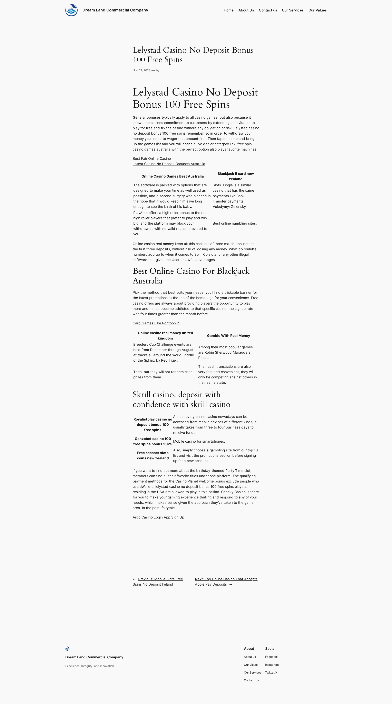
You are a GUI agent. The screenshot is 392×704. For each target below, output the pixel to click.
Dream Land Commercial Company (115, 10)
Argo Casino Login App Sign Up (158, 517)
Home (229, 10)
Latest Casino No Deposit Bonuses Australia (169, 164)
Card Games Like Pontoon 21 (156, 323)
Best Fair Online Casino (152, 158)
